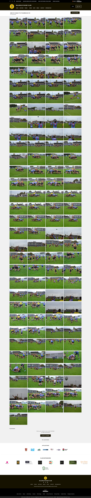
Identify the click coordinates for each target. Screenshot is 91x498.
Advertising (29, 493)
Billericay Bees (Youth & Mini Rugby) (29, 1)
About (24, 493)
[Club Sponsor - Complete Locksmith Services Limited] (45, 468)
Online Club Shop (56, 1)
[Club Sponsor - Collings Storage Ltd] (18, 463)
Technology (39, 493)
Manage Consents (71, 493)
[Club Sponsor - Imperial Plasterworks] (40, 463)
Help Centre (19, 493)
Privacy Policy (56, 493)
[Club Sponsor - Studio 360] (51, 463)
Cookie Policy (63, 493)
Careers (33, 493)
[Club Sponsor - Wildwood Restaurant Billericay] (73, 463)
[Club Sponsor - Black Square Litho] (7, 463)
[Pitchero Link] (79, 1)
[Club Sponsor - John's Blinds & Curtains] (84, 463)
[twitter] (12, 1)
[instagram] (14, 1)
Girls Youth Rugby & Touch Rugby (44, 1)
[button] (17, 8)
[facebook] (43, 482)
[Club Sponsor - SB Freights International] (62, 463)
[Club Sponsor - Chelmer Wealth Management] (29, 463)
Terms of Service (50, 493)
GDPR (44, 493)
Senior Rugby (18, 1)
